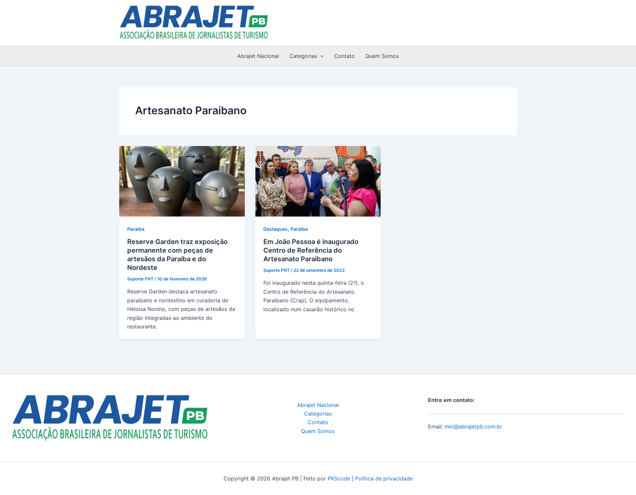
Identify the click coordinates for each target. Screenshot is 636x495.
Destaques (275, 229)
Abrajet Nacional (258, 56)
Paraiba (135, 229)
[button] (320, 56)
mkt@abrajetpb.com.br (473, 426)
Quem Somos (382, 56)
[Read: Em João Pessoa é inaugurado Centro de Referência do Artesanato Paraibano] (318, 180)
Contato (344, 56)
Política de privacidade (384, 478)
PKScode (339, 478)
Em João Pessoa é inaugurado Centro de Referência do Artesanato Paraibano (310, 250)
